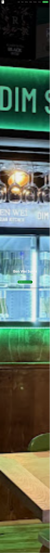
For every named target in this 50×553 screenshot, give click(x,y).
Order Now (45, 2)
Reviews (35, 2)
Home (19, 2)
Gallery (30, 2)
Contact (39, 2)
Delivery (26, 2)
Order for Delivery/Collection (25, 282)
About (22, 2)
